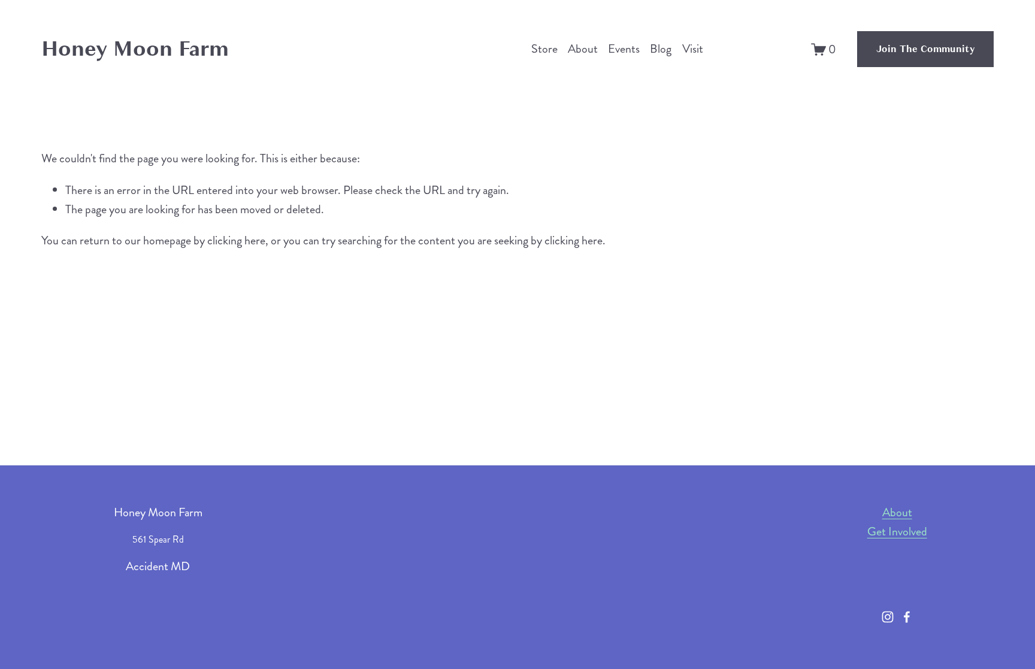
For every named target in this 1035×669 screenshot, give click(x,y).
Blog (660, 48)
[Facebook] (907, 617)
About (583, 48)
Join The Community (925, 49)
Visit (692, 48)
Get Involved (897, 531)
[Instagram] (888, 617)
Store (544, 48)
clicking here (236, 240)
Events (624, 48)
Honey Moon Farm (135, 48)
